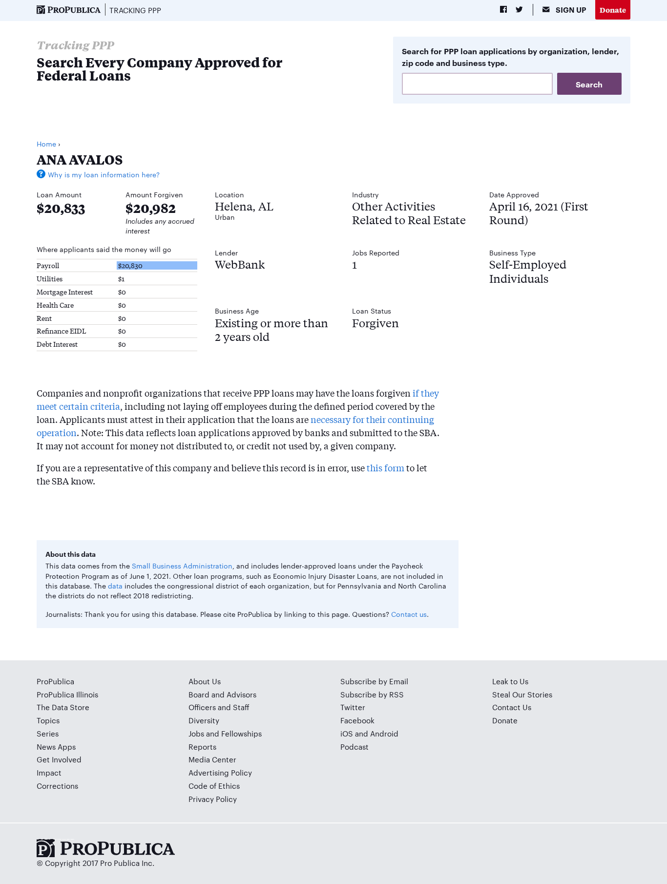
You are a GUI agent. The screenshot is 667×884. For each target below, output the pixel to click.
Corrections (57, 785)
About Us (204, 681)
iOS (346, 733)
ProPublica (55, 681)
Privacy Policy (212, 799)
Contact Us (511, 707)
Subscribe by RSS (372, 694)
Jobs (196, 733)
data (115, 585)
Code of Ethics (214, 785)
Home (46, 143)
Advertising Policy (220, 772)
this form (385, 467)
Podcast (354, 746)
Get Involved (59, 759)
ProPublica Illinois (67, 694)
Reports (202, 746)
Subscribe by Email (374, 681)
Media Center (212, 759)
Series (48, 733)
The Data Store (63, 707)
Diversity (203, 720)
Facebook (357, 720)
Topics (48, 720)
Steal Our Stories (522, 694)
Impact (49, 772)
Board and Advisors (222, 694)
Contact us (409, 614)
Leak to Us (510, 681)
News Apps (56, 746)
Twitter (352, 707)
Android (384, 733)
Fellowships (241, 733)
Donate (613, 9)
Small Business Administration (182, 565)
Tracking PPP (135, 10)
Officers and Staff (219, 707)
